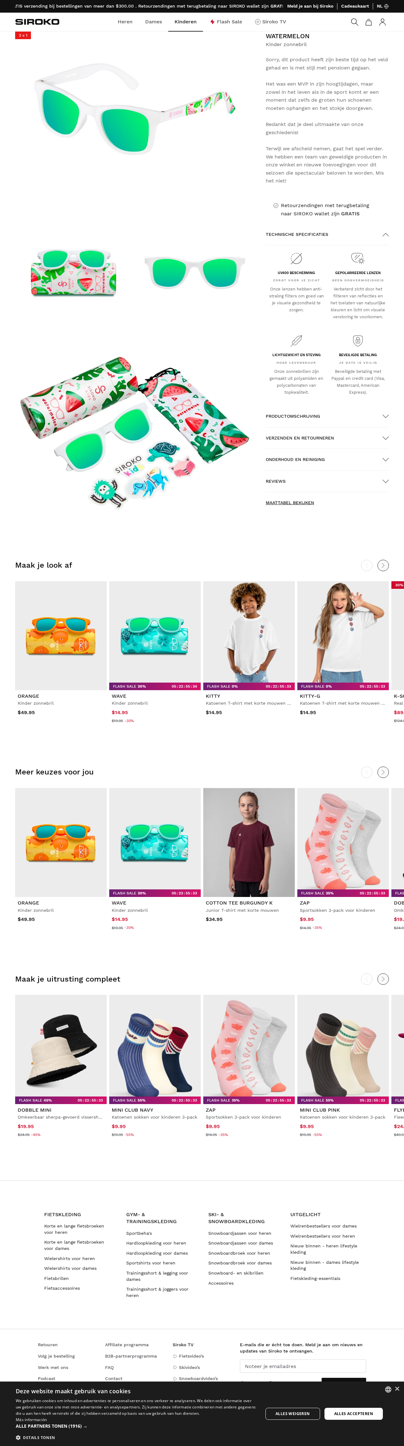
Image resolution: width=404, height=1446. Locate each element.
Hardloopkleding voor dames (157, 1253)
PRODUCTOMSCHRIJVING (293, 416)
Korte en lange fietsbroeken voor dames (74, 1245)
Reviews (276, 481)
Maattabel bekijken (290, 502)
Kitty (213, 696)
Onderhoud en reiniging (295, 459)
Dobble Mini (34, 1110)
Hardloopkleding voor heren (156, 1243)
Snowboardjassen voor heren (239, 1233)
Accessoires (221, 1283)
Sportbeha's (139, 1233)
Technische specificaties (297, 234)
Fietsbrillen (56, 1278)
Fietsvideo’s (191, 1356)
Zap (305, 903)
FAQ (109, 1367)
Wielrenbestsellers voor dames (323, 1225)
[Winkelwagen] (368, 22)
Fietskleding (62, 1214)
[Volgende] (383, 565)
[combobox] (388, 1389)
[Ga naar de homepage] (37, 22)
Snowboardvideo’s (198, 1378)
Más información (31, 1419)
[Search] (354, 22)
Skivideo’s (189, 1367)
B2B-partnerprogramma (131, 1356)
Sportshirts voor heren (150, 1262)
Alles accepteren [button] (353, 1413)
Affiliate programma (127, 1344)
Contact (113, 1378)
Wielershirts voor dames (70, 1268)
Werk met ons (53, 1367)
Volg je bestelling (56, 1356)
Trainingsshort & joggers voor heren (157, 1292)
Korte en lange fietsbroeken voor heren (74, 1229)
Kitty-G (310, 696)
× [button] (397, 1389)
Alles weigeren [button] (293, 1413)
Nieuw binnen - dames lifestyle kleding (324, 1265)
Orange (28, 696)
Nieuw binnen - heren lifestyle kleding (323, 1249)
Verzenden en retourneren (300, 437)
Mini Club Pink (320, 1110)
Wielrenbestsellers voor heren (322, 1236)
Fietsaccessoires (62, 1288)
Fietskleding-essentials (315, 1278)
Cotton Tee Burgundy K (239, 903)
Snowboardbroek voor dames (240, 1262)
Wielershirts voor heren (69, 1258)
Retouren (48, 1344)
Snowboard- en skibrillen (236, 1273)
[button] (136, 1426)
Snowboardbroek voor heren (239, 1253)
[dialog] (202, 1414)
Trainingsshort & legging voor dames (157, 1276)
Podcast (46, 1378)
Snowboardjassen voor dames (240, 1243)
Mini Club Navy (132, 1110)
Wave (119, 696)
